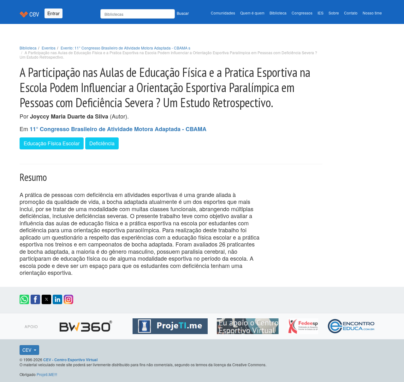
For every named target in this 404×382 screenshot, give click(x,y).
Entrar (53, 13)
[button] (24, 299)
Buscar (183, 13)
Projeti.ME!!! (47, 374)
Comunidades (223, 12)
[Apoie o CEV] (248, 325)
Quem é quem (252, 12)
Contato (351, 12)
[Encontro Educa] (351, 325)
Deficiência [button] (102, 143)
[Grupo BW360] (87, 325)
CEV (27, 350)
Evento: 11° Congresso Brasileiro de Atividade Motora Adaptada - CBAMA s (125, 47)
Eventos (49, 47)
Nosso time (372, 12)
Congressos (302, 12)
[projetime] (171, 325)
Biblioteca (278, 12)
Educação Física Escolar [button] (52, 143)
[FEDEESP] (304, 325)
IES (321, 12)
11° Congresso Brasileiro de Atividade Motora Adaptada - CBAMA (118, 129)
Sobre (334, 12)
